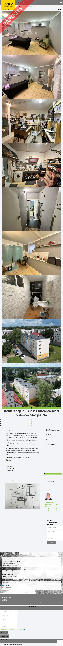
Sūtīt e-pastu (4, 632)
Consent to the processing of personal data (12, 629)
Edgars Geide (51, 504)
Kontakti (4, 601)
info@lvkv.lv (10, 574)
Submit (51, 542)
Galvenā (4, 596)
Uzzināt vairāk (4, 636)
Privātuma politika (7, 597)
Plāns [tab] (12, 480)
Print (59, 9)
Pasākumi (4, 599)
